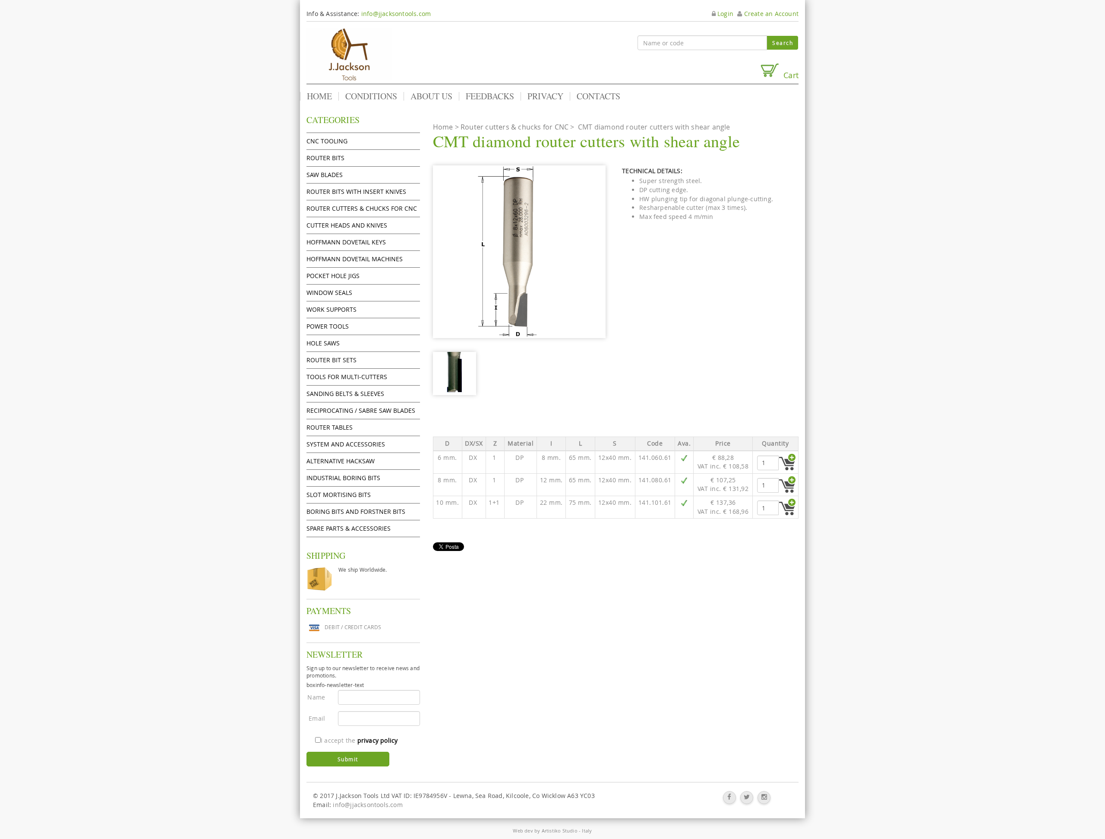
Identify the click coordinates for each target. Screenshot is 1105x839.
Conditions (371, 96)
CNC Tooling (326, 141)
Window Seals (329, 292)
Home (319, 96)
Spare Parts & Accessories (348, 528)
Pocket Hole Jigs (333, 276)
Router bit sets (331, 360)
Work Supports (331, 309)
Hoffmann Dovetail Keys (346, 242)
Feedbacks (490, 96)
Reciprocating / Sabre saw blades (360, 410)
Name (316, 697)
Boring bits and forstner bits (355, 511)
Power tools (327, 326)
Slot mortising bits (338, 495)
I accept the (359, 740)
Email (317, 718)
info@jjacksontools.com (396, 13)
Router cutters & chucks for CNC (361, 208)
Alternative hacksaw (340, 461)
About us (431, 96)
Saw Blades (324, 175)
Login (724, 13)
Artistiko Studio (560, 830)
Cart (789, 75)
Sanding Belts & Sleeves (345, 393)
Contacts (598, 96)
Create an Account (770, 13)
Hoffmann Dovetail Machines (354, 259)
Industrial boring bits (343, 478)
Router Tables (329, 427)
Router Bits (325, 158)
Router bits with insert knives (356, 191)
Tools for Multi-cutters (346, 377)
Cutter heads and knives (346, 225)
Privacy (545, 96)
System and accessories (345, 444)
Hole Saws (323, 343)
